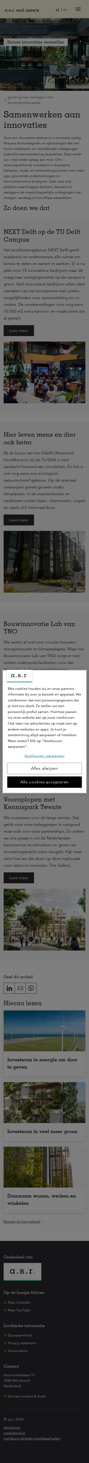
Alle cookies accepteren (44, 782)
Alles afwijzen (44, 768)
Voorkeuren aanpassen (44, 756)
